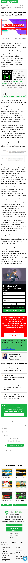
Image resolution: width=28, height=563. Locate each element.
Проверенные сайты (6, 548)
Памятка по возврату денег (14, 334)
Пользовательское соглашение (21, 557)
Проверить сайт (14, 529)
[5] (19, 441)
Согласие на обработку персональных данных (6, 558)
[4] (16, 441)
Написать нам (14, 525)
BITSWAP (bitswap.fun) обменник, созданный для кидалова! (6, 505)
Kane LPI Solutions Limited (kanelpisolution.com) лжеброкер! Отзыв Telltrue (20, 505)
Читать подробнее (14, 415)
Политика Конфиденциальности (7, 552)
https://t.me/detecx (8, 349)
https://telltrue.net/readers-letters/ (14, 96)
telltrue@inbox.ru (17, 519)
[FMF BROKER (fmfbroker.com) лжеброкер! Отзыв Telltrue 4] (14, 155)
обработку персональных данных (17, 307)
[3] (13, 441)
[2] (11, 441)
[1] (8, 441)
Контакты (18, 547)
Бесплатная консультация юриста (9, 2)
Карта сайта (19, 550)
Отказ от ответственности (21, 553)
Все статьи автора (14, 359)
